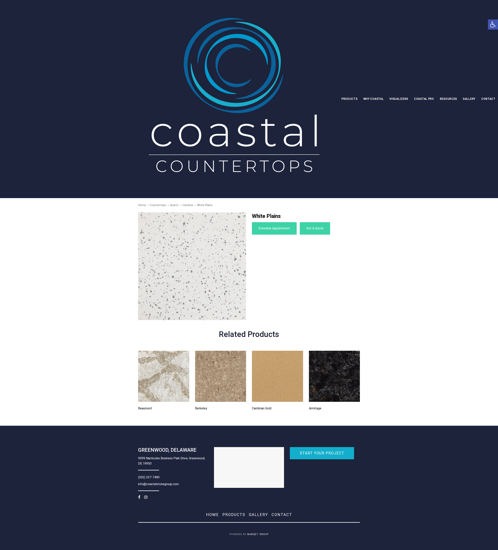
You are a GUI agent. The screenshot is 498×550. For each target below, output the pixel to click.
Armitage (315, 408)
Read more (163, 396)
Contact (282, 514)
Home (142, 205)
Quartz (174, 205)
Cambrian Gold (261, 408)
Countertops (158, 205)
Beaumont (145, 408)
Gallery (258, 514)
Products (233, 514)
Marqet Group (257, 534)
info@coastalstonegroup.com (158, 484)
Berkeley (201, 408)
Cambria (187, 205)
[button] (493, 24)
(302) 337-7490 (149, 477)
